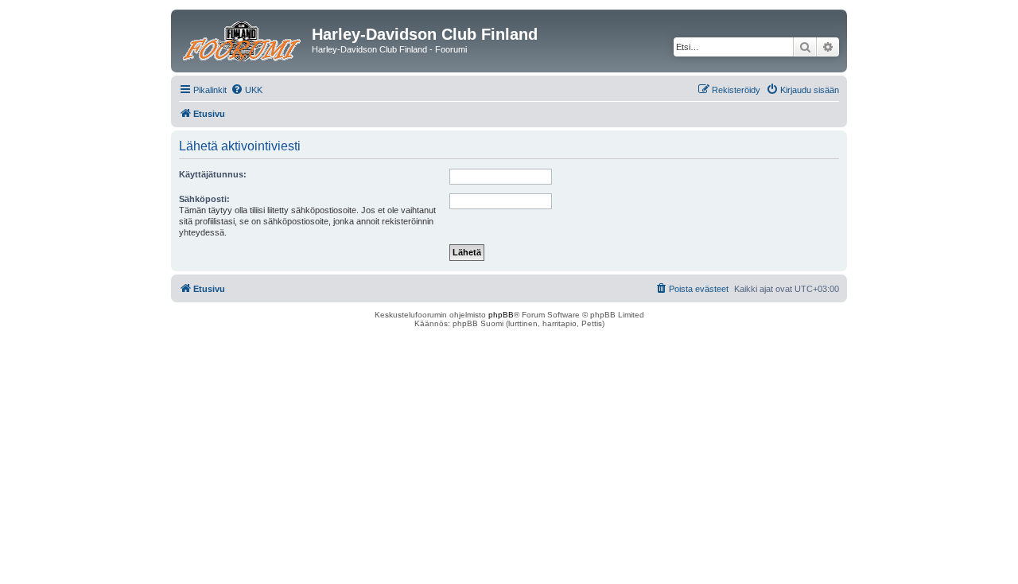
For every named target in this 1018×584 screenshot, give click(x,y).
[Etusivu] (243, 39)
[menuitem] (246, 89)
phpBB (501, 314)
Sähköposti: (204, 199)
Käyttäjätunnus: (213, 174)
